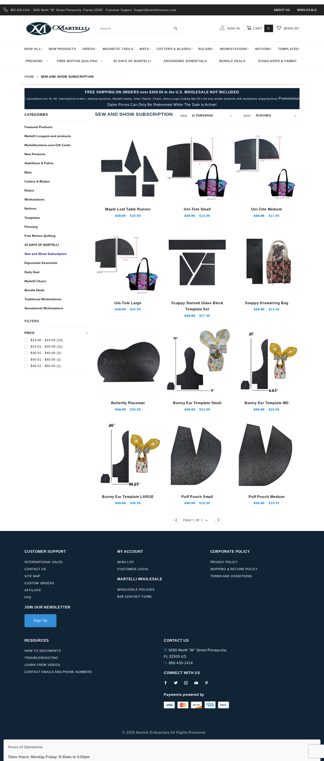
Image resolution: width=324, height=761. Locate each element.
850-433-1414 (181, 663)
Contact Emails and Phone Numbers (58, 672)
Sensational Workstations (43, 308)
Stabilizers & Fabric (277, 61)
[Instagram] (188, 684)
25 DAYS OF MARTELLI (41, 245)
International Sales (43, 562)
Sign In (233, 28)
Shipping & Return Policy (234, 569)
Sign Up (41, 620)
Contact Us (35, 569)
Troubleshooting (41, 658)
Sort (247, 115)
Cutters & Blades (174, 49)
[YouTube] (198, 684)
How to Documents (42, 650)
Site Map (32, 576)
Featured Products (38, 127)
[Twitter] (177, 684)
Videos (88, 49)
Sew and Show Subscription (45, 254)
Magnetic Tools (118, 49)
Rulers (205, 49)
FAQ (27, 597)
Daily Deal (31, 272)
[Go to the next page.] (218, 520)
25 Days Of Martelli (132, 61)
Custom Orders (39, 583)
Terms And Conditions (231, 576)
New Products (62, 49)
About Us (282, 10)
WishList (291, 28)
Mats (144, 49)
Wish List (125, 562)
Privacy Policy (224, 562)
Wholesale (307, 10)
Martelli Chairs (35, 281)
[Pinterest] (208, 684)
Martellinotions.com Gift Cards (47, 145)
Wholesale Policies (135, 589)
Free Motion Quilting (77, 61)
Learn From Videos (42, 665)
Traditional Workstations (42, 299)
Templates (288, 49)
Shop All (32, 49)
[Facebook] (167, 684)
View (183, 115)
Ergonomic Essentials (185, 61)
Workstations (233, 49)
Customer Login (132, 569)
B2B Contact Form (134, 596)
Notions (262, 49)
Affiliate (32, 590)
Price (29, 333)
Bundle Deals (232, 61)
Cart (261, 28)
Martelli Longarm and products (47, 136)
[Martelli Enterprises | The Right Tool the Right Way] (57, 28)
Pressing (34, 61)
